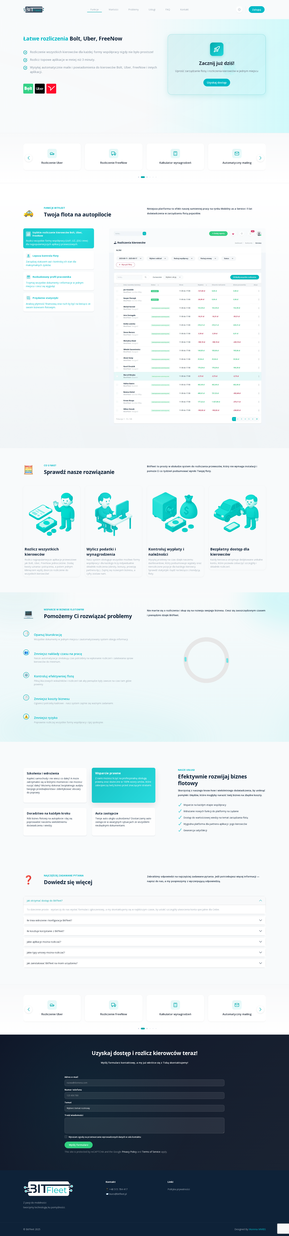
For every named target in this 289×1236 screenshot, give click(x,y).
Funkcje (94, 9)
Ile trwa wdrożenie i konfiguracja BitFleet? (49, 920)
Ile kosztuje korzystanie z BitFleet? (45, 931)
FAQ (167, 9)
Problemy (133, 9)
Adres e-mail (71, 1077)
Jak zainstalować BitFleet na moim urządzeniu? (52, 963)
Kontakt (184, 9)
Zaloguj (256, 9)
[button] (239, 9)
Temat (68, 1102)
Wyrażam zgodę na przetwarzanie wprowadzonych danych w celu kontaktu (105, 1137)
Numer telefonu (73, 1089)
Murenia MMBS (257, 1229)
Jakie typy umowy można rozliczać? (46, 952)
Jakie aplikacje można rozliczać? (44, 941)
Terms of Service (151, 1151)
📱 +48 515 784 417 (116, 1189)
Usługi (152, 9)
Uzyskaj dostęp (217, 82)
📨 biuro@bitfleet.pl (116, 1193)
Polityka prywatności (179, 1189)
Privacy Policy (129, 1151)
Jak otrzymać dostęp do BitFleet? (45, 900)
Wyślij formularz (78, 1144)
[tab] (58, 238)
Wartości (113, 9)
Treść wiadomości (74, 1115)
